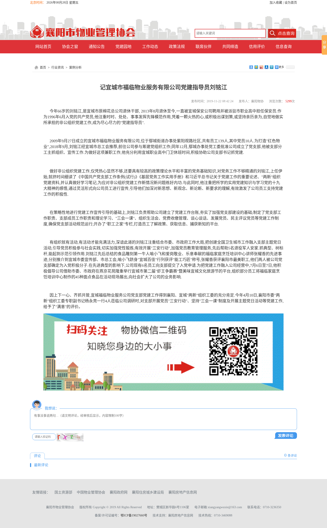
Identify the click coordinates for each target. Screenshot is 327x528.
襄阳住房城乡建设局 (148, 492)
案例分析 (75, 67)
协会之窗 (70, 46)
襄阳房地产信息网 (182, 492)
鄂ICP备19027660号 (134, 515)
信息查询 (284, 46)
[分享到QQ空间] (256, 67)
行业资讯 (57, 67)
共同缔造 (230, 46)
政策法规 (177, 46)
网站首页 (43, 46)
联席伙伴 (204, 46)
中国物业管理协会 (91, 492)
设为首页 (291, 2)
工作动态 (150, 46)
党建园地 (123, 46)
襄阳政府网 (118, 492)
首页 (43, 67)
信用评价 (257, 46)
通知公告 (97, 46)
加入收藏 (276, 2)
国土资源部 (63, 492)
